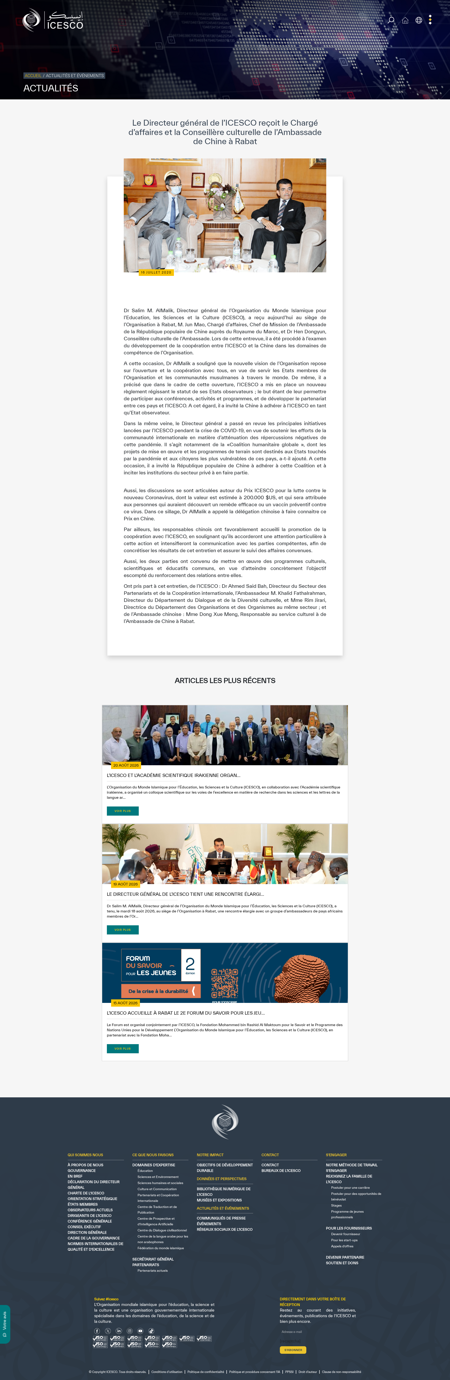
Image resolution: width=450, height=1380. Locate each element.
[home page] (54, 19)
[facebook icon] (97, 1331)
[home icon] (405, 19)
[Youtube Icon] (140, 1331)
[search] (391, 20)
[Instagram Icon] (130, 1331)
